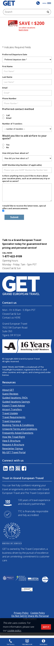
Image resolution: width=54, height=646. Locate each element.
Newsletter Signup (12, 448)
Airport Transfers (12, 409)
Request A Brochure (13, 444)
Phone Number (9, 98)
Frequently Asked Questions (17, 432)
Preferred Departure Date (14, 54)
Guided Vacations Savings (16, 401)
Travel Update (10, 413)
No (7, 147)
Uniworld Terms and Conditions (19, 429)
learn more (23, 30)
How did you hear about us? (15, 153)
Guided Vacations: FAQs (15, 397)
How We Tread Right (13, 437)
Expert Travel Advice (13, 405)
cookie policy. (14, 630)
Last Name (7, 77)
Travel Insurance (11, 421)
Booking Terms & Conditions (18, 425)
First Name (7, 66)
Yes (7, 144)
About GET (8, 390)
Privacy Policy (21, 613)
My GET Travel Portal (14, 452)
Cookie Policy (37, 613)
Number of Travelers (12, 123)
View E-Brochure (11, 440)
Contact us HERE (11, 317)
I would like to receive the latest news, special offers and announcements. (24, 207)
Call (8, 115)
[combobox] (24, 12)
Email (5, 87)
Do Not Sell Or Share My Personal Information (30, 617)
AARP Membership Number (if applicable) (22, 165)
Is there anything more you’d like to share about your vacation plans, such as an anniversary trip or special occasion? (26, 178)
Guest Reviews (10, 393)
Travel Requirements (13, 417)
